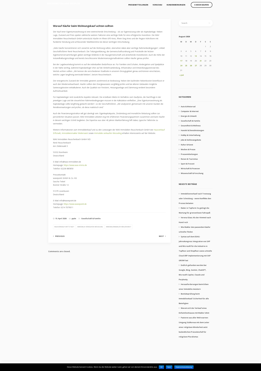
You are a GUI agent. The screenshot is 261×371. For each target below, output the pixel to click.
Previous (60, 236)
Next (161, 236)
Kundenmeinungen (176, 5)
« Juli (181, 75)
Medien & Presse (188, 149)
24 (181, 65)
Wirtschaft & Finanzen (190, 168)
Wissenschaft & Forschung (192, 173)
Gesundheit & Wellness (191, 125)
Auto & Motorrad (188, 106)
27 (196, 65)
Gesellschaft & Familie (91, 218)
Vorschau (157, 5)
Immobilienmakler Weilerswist (75, 133)
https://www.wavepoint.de (75, 204)
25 (186, 65)
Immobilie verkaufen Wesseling (108, 133)
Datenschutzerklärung (184, 367)
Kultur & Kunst (187, 144)
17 (181, 61)
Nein (169, 367)
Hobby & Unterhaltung (190, 135)
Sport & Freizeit (187, 163)
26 (191, 65)
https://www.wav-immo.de (75, 165)
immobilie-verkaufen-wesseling (90, 227)
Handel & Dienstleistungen (192, 130)
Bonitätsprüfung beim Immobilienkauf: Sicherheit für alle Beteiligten (194, 299)
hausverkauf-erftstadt (64, 227)
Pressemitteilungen (138, 5)
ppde (74, 218)
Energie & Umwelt (189, 116)
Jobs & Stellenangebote (191, 140)
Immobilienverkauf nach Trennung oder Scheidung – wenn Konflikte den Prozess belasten (195, 198)
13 (196, 56)
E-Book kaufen (202, 5)
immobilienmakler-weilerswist (118, 227)
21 (201, 61)
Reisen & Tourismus (189, 159)
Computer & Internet (190, 111)
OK (161, 367)
